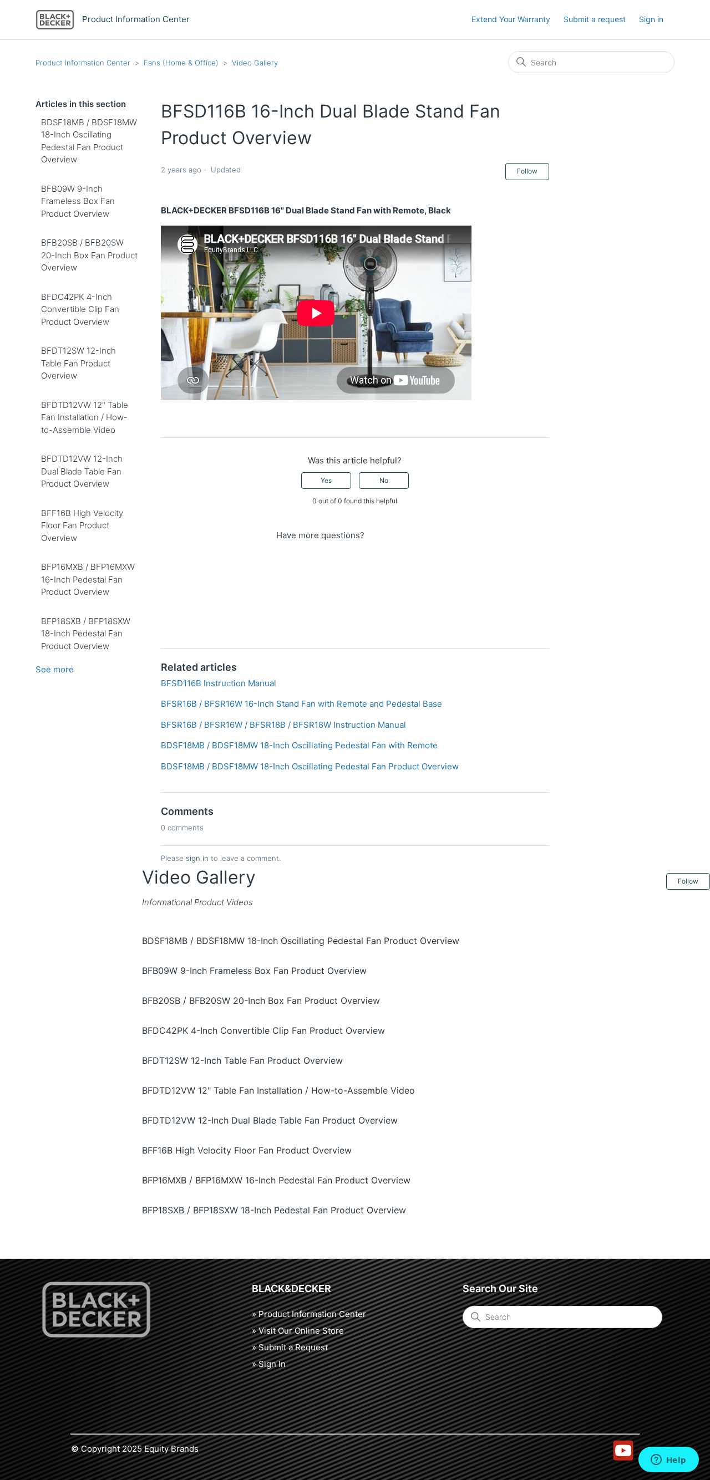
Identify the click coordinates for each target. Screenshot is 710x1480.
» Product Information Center (309, 1314)
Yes (326, 480)
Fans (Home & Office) (181, 62)
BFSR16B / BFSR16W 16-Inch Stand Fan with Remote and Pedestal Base (301, 703)
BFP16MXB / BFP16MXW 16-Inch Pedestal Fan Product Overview (88, 579)
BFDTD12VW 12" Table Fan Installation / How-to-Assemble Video (84, 417)
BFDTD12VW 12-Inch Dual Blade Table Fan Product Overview (82, 471)
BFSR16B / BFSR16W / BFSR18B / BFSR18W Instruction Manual (283, 724)
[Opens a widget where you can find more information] (668, 1460)
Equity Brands (171, 1448)
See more (55, 669)
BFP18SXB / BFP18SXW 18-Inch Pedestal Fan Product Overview (85, 633)
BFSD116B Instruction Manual (218, 683)
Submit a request (595, 19)
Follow (527, 171)
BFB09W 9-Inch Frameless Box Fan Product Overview (78, 201)
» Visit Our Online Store (298, 1330)
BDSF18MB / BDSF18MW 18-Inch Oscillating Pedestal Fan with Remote (299, 745)
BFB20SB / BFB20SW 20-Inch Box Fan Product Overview (89, 255)
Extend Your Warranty (510, 19)
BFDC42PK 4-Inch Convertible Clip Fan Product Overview (80, 309)
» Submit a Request (290, 1347)
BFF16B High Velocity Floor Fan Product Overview (82, 525)
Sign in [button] (651, 19)
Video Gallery (255, 62)
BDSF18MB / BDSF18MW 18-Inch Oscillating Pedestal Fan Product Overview (89, 141)
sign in (197, 858)
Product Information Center (83, 62)
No (383, 480)
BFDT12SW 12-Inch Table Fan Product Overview (78, 363)
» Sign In (269, 1364)
